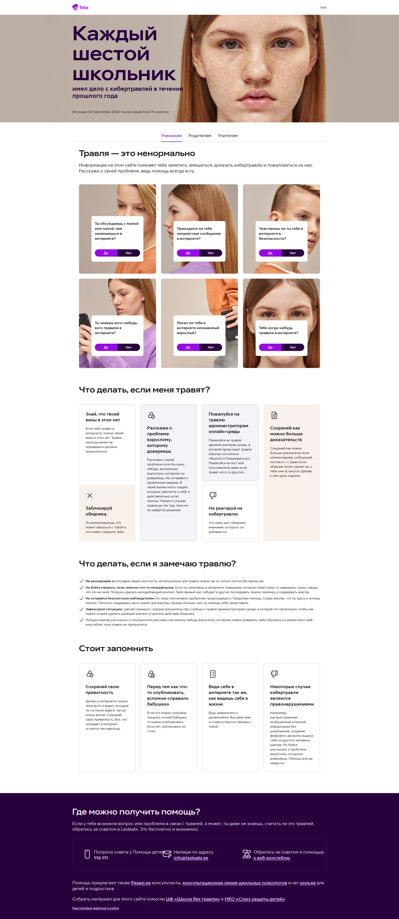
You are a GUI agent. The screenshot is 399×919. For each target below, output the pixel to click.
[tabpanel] (199, 469)
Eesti (323, 7)
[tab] (171, 137)
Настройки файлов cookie (95, 908)
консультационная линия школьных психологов (235, 882)
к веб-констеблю (272, 857)
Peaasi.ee (141, 882)
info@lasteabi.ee (191, 857)
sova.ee (308, 882)
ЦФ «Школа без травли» (193, 899)
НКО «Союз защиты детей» (255, 899)
